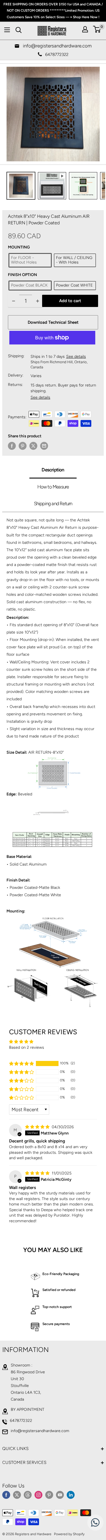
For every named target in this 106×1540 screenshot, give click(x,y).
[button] (21, 1063)
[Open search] (19, 30)
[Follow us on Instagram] (38, 1495)
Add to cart (70, 300)
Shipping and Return (53, 503)
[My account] (85, 29)
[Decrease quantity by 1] (13, 301)
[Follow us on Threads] (28, 1495)
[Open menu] (7, 30)
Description (53, 470)
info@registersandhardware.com (40, 1430)
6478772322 (21, 1420)
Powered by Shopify (69, 1534)
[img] (38, 1127)
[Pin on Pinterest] (23, 446)
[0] (97, 29)
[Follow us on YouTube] (60, 1495)
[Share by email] (44, 446)
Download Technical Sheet (53, 322)
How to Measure (53, 487)
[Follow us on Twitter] (17, 1495)
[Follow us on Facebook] (6, 1495)
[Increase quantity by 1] (37, 301)
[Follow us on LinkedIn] (71, 1495)
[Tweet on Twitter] (33, 446)
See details (76, 356)
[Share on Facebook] (12, 446)
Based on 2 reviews (26, 1047)
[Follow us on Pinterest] (49, 1495)
